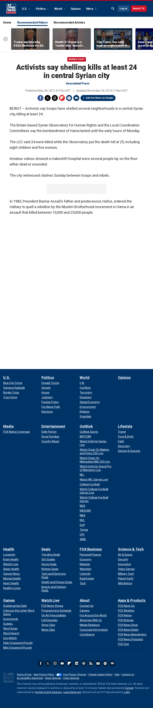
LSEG (127, 692)
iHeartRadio (112, 663)
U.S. (25, 8)
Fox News (11, 9)
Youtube (62, 663)
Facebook (40, 98)
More (89, 8)
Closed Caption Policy (100, 674)
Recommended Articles (69, 22)
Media (8, 426)
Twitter (48, 98)
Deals (45, 549)
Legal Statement (72, 692)
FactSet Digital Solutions (48, 692)
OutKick (86, 426)
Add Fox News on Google (99, 98)
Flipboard (62, 98)
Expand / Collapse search (113, 8)
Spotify (105, 663)
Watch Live (50, 600)
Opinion (75, 8)
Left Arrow (5, 39)
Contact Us (128, 674)
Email (76, 98)
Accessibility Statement (30, 678)
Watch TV (139, 8)
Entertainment (53, 426)
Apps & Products (131, 600)
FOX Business (91, 549)
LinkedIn (76, 663)
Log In (123, 8)
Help (117, 674)
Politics (41, 8)
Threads (55, 98)
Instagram (55, 663)
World (58, 8)
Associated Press (77, 83)
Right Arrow (145, 39)
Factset (129, 688)
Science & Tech (131, 549)
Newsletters (98, 663)
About (85, 600)
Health (8, 549)
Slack (84, 663)
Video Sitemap (71, 678)
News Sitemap (53, 678)
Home (7, 22)
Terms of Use (24, 674)
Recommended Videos (32, 22)
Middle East (77, 59)
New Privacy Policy (44, 674)
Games (9, 600)
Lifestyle (125, 426)
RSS (91, 663)
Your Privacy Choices (74, 674)
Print (69, 98)
